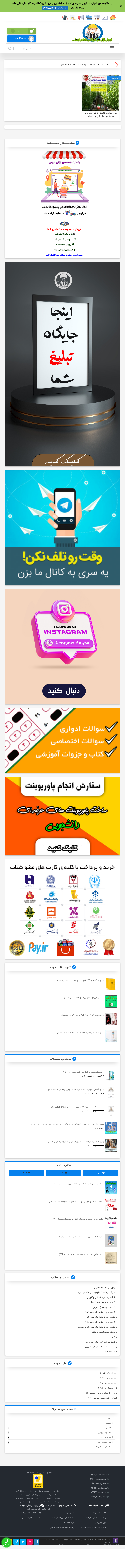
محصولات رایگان (104, 1432)
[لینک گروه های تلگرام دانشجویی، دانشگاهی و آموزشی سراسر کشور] (111, 1187)
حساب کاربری (20, 38)
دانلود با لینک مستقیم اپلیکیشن (30, 1513)
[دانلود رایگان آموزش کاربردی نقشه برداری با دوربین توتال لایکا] (111, 1240)
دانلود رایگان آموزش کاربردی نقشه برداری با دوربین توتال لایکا (80, 1236)
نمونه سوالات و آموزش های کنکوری (100, 1347)
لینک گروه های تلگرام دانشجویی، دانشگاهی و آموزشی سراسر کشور (77, 1184)
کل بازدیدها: (112, 1388)
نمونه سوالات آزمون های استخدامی (100, 1342)
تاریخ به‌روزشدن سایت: (108, 1398)
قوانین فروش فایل (67, 1513)
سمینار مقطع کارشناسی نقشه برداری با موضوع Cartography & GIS (77, 1107)
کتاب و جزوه (106, 1427)
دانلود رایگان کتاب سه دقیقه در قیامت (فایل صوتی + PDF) (81, 1254)
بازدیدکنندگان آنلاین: (109, 1373)
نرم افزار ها (110, 1337)
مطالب (108, 1423)
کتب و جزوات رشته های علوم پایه (100, 1317)
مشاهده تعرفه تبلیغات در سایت (63, 1517)
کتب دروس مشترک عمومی (103, 1307)
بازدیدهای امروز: (110, 1378)
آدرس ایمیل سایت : (99, 1522)
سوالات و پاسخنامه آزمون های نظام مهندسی (96, 1292)
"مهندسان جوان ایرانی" (86, 1539)
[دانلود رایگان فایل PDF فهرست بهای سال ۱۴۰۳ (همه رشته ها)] (111, 984)
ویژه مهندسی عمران (103, 1442)
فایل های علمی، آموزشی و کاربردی (101, 1297)
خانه (109, 1418)
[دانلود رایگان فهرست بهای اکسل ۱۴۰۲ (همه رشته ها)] (111, 1001)
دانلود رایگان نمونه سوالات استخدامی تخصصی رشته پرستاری (80, 1032)
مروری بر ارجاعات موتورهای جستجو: (102, 1393)
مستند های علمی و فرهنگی (103, 1332)
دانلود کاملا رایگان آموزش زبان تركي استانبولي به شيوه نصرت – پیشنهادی (76, 1201)
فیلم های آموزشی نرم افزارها (103, 1302)
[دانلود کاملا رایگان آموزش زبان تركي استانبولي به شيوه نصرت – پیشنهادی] (111, 1205)
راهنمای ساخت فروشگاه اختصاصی (62, 1527)
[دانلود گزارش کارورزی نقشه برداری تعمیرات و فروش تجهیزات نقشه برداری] (111, 1093)
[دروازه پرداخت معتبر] (38, 1487)
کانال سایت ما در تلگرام (98, 1513)
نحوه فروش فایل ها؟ (103, 1446)
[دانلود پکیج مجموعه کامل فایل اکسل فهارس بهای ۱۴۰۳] (111, 1076)
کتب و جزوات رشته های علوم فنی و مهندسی (96, 1327)
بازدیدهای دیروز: (110, 1383)
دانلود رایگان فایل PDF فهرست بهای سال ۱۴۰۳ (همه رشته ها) (80, 980)
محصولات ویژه (105, 1437)
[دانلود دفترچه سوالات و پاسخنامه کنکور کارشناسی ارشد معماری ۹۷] (111, 1223)
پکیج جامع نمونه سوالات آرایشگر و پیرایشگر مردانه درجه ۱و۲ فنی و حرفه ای (75, 1141)
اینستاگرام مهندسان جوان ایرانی (95, 1517)
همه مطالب (110, 1352)
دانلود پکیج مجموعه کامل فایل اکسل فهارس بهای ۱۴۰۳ (82, 1072)
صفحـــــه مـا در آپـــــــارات (31, 1517)
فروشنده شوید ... (68, 1522)
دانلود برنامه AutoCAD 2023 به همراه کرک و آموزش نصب (80, 1015)
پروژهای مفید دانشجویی (104, 1287)
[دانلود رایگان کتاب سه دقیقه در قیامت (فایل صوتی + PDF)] (111, 1258)
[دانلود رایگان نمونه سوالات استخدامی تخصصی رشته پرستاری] (111, 1036)
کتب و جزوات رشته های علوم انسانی (99, 1312)
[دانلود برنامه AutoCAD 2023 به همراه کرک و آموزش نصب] (111, 1019)
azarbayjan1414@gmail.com (93, 1527)
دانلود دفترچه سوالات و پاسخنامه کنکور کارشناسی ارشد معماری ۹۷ (78, 1219)
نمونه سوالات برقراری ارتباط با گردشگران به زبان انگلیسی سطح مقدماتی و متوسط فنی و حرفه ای (67, 1124)
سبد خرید (18, 31)
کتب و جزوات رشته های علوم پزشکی (99, 1322)
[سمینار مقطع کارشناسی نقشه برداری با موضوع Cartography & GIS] (111, 1110)
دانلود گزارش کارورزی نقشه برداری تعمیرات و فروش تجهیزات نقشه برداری (75, 1089)
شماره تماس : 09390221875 (54, 8)
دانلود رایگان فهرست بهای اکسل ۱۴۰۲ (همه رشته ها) (83, 997)
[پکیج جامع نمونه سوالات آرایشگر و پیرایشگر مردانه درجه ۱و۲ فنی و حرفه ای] (111, 1145)
